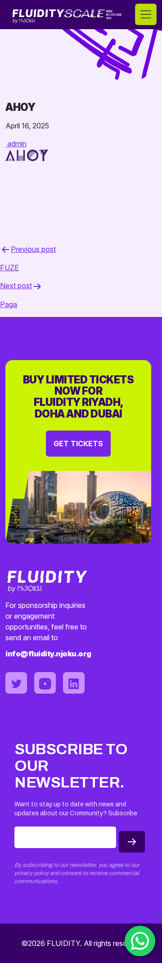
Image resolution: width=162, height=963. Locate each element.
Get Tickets (78, 443)
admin (17, 143)
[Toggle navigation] (146, 14)
